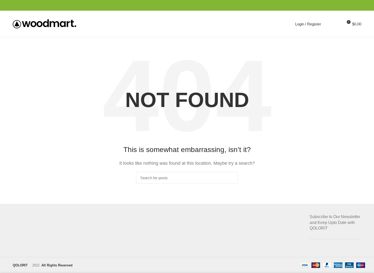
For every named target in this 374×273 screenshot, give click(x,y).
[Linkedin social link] (352, 5)
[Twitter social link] (341, 5)
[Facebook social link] (335, 5)
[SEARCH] (231, 178)
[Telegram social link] (358, 5)
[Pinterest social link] (347, 5)
